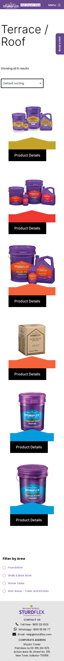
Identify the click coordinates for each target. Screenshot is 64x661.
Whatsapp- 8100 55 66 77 (34, 629)
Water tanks (16, 583)
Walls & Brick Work (19, 575)
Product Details (27, 155)
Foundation (15, 567)
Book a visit (59, 43)
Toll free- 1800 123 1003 (34, 624)
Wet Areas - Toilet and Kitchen (28, 591)
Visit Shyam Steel (30, 5)
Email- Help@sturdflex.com (35, 634)
